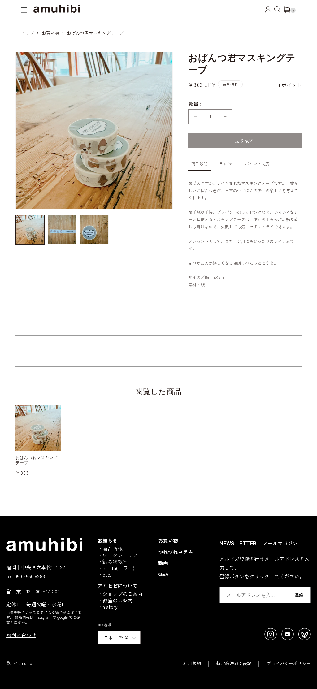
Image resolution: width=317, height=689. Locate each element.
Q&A (163, 574)
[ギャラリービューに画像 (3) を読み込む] (94, 229)
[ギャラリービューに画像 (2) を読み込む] (62, 229)
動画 (163, 562)
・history (108, 606)
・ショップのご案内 (120, 593)
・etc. (104, 574)
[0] (287, 10)
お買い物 (50, 33)
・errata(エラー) (116, 568)
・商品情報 (110, 548)
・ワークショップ (117, 555)
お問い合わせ (21, 635)
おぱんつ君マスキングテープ (95, 33)
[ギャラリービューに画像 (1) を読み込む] (30, 229)
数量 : (194, 103)
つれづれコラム (175, 551)
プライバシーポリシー (289, 663)
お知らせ (108, 540)
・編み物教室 (113, 561)
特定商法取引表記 (233, 663)
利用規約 (192, 663)
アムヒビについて (117, 585)
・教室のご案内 (115, 600)
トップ (27, 33)
